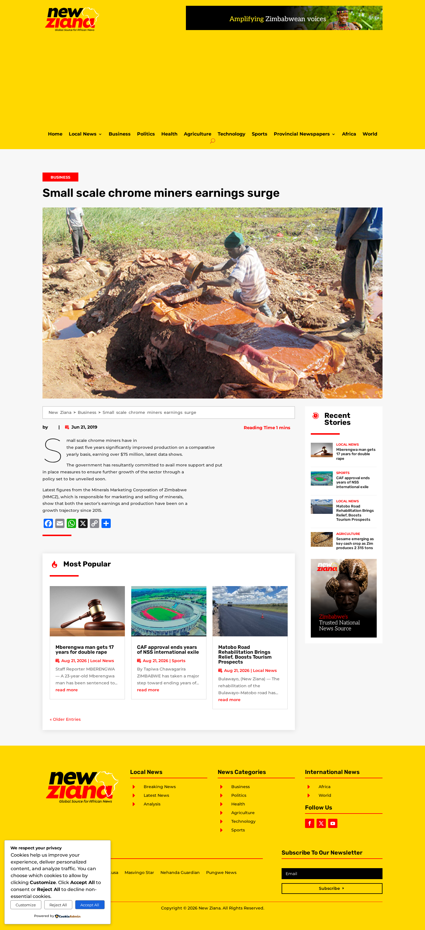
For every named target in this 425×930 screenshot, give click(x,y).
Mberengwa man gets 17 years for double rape (85, 649)
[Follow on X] (321, 823)
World (370, 134)
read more (67, 689)
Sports (259, 134)
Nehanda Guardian (180, 872)
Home (55, 134)
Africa (349, 134)
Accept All (89, 905)
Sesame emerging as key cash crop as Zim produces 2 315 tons (355, 543)
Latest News (156, 795)
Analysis (152, 804)
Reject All (58, 905)
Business (120, 134)
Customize (26, 905)
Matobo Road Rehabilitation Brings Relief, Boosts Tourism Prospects (244, 654)
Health (169, 134)
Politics (146, 134)
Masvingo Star (139, 872)
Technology (231, 134)
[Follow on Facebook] (309, 823)
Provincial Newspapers (302, 134)
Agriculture (197, 134)
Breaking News (160, 786)
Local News (83, 134)
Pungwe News (221, 872)
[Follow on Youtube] (332, 823)
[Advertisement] (212, 80)
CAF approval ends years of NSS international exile (168, 649)
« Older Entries (65, 719)
